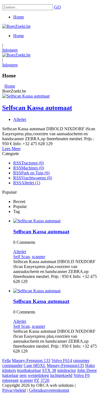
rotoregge (10, 380)
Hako (90, 365)
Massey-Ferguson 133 (31, 360)
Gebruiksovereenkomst (49, 390)
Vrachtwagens (36, 177)
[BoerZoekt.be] (16, 26)
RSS (17, 163)
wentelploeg (38, 375)
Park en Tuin (35, 173)
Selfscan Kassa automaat (37, 107)
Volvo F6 (81, 375)
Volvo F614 (61, 360)
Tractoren (32, 163)
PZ (36, 380)
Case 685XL (35, 365)
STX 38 (49, 370)
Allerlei (19, 119)
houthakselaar (29, 370)
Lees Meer (11, 148)
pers (23, 375)
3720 (44, 380)
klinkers (9, 370)
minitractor (66, 370)
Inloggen (10, 50)
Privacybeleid (14, 390)
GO (57, 7)
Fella (6, 360)
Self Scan (21, 256)
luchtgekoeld (61, 375)
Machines (32, 168)
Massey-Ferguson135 (65, 365)
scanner (38, 256)
